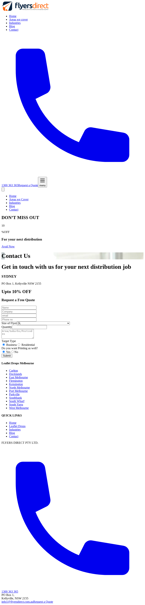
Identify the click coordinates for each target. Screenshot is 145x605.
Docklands (15, 374)
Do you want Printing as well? (20, 348)
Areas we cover (18, 19)
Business (11, 344)
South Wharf (16, 401)
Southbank (15, 397)
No (16, 352)
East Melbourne (18, 377)
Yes (8, 352)
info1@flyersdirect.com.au (17, 601)
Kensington (16, 384)
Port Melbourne (18, 391)
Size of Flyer (9, 323)
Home (12, 16)
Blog (12, 26)
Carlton (13, 370)
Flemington (16, 380)
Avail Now (8, 246)
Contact (13, 29)
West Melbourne (19, 407)
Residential (28, 344)
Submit (7, 355)
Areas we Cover (19, 199)
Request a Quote (28, 185)
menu (42, 185)
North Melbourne (19, 387)
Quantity (7, 326)
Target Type (9, 341)
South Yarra (16, 404)
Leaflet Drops (17, 426)
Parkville (14, 394)
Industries (15, 22)
